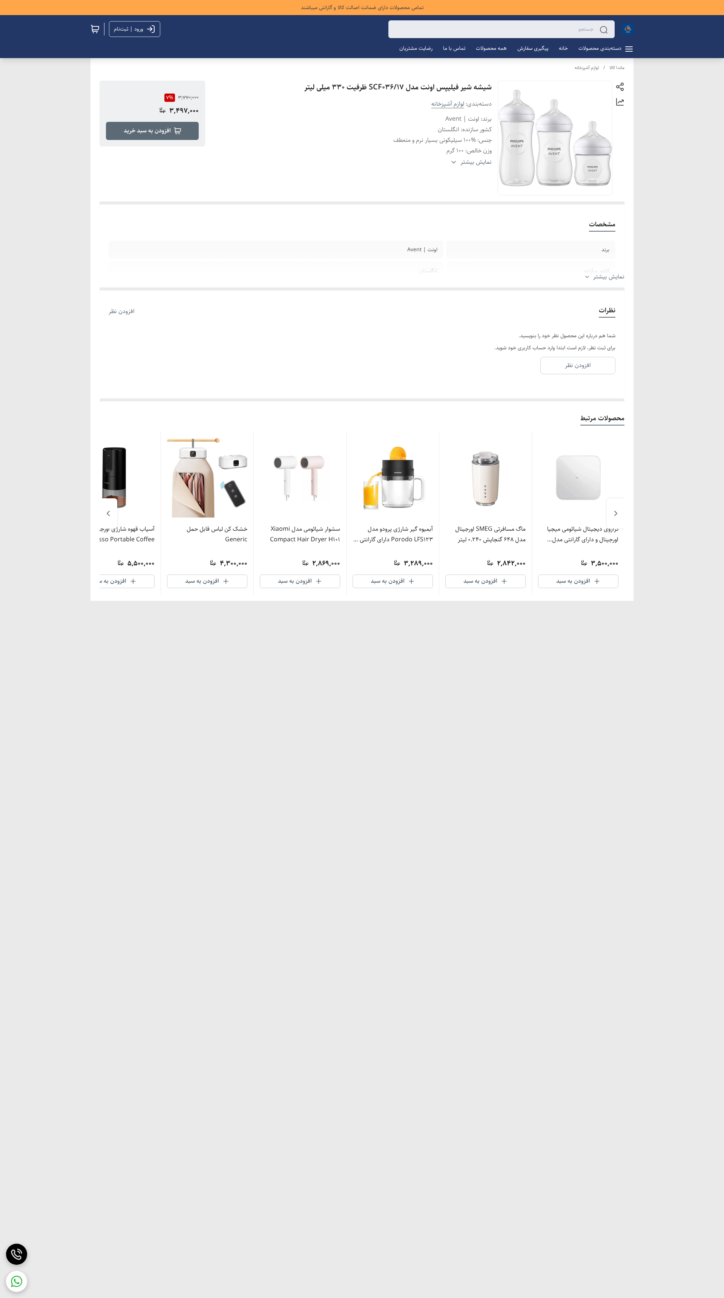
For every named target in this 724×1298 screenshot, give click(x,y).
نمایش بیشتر (608, 276)
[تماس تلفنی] (16, 1254)
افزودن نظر (122, 311)
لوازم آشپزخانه (587, 67)
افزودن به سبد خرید (147, 130)
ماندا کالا (616, 67)
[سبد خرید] (95, 29)
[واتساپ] (16, 1281)
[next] (108, 513)
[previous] (616, 513)
